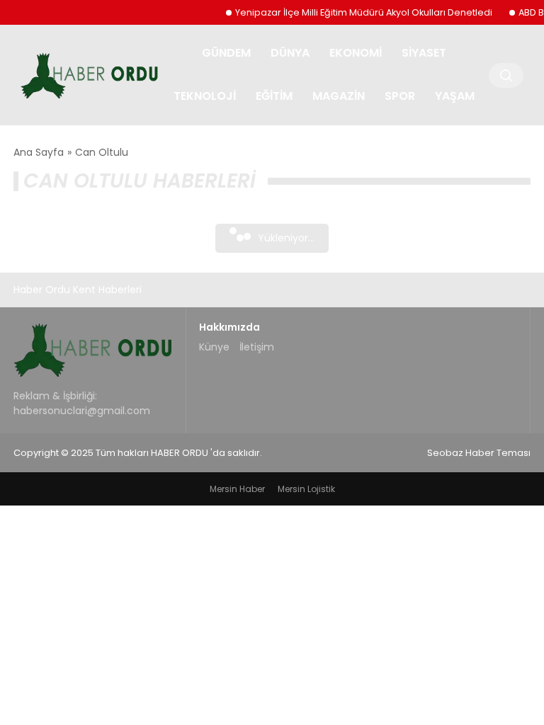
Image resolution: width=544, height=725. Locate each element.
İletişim (256, 347)
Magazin (338, 96)
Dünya (290, 53)
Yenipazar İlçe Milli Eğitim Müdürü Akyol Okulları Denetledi (357, 12)
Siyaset (424, 53)
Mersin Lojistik (306, 489)
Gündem (226, 53)
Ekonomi (355, 53)
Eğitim (274, 96)
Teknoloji (205, 96)
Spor (400, 96)
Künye (214, 347)
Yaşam (455, 96)
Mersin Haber (237, 489)
